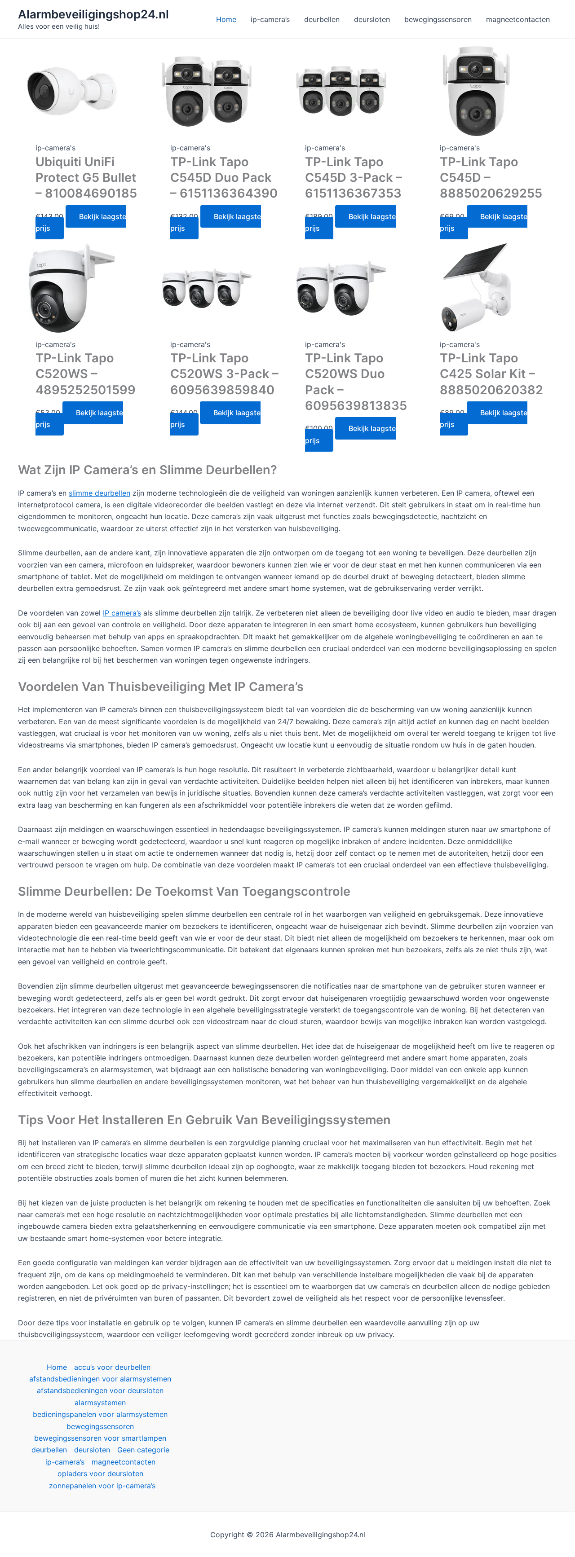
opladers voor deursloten (100, 1473)
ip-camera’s (64, 1461)
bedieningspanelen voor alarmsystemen (100, 1414)
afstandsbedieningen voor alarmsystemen (100, 1378)
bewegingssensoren (100, 1426)
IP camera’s (122, 612)
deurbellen (49, 1449)
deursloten (92, 1449)
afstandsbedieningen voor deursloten (100, 1390)
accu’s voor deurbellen (112, 1367)
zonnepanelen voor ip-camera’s (102, 1485)
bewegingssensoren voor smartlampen (100, 1438)
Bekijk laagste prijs (80, 222)
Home (57, 1367)
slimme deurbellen (99, 492)
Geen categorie (143, 1449)
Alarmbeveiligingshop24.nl (93, 14)
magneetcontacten (123, 1461)
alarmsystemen (100, 1402)
